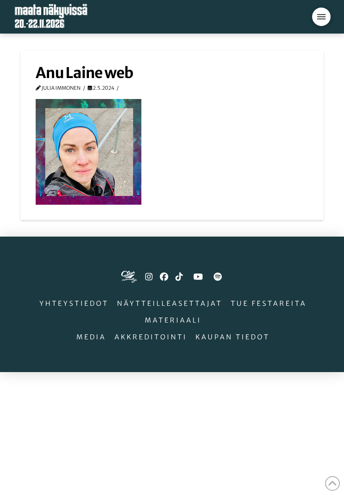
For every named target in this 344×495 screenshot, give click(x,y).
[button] (321, 17)
